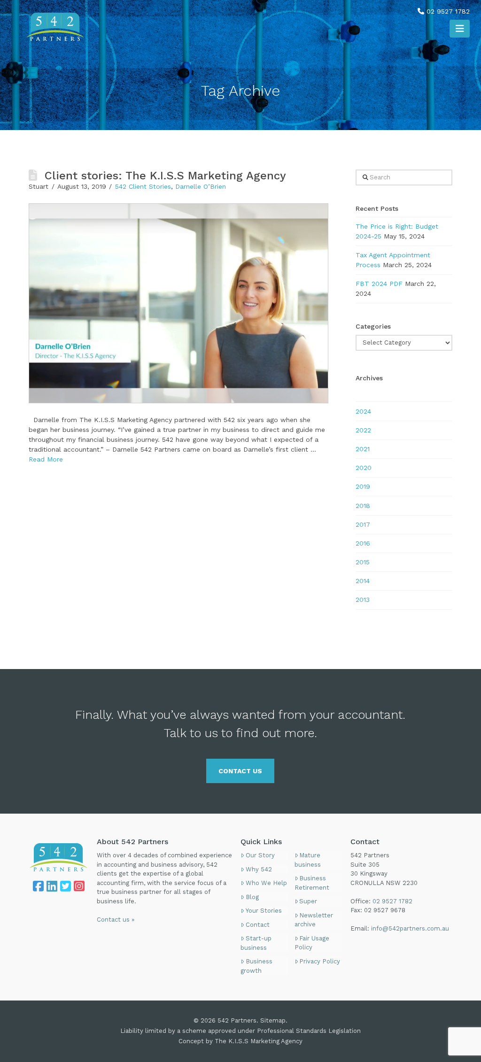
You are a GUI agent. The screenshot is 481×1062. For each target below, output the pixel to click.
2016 (363, 543)
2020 (364, 467)
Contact (258, 924)
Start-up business (256, 943)
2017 (363, 524)
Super (308, 901)
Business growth (256, 966)
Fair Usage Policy (312, 943)
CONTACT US (240, 771)
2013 (363, 599)
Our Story (260, 855)
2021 (363, 449)
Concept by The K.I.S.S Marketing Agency (240, 1041)
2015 (363, 562)
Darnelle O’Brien (200, 186)
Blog (252, 896)
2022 (363, 430)
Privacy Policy (319, 961)
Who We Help (266, 882)
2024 (363, 411)
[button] (460, 29)
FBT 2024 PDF (379, 283)
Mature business (308, 860)
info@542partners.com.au (410, 928)
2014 (363, 581)
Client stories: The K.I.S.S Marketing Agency (165, 175)
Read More (46, 459)
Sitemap (273, 1020)
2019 (363, 486)
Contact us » (115, 919)
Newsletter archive (314, 920)
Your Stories (264, 910)
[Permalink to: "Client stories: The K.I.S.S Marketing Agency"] (178, 303)
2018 (363, 505)
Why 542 (259, 869)
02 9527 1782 (448, 11)
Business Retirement (312, 883)
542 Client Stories (143, 186)
